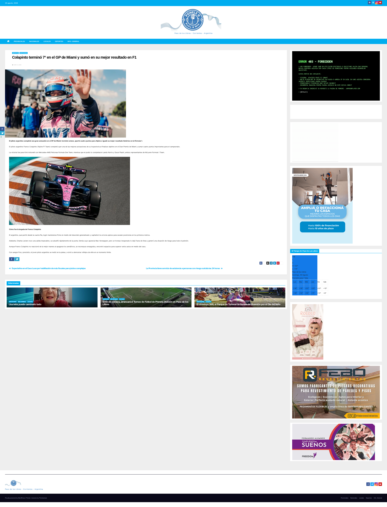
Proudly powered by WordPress (15, 498)
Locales (47, 41)
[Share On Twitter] (16, 259)
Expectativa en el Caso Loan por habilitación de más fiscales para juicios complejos (49, 268)
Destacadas (23, 53)
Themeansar (43, 498)
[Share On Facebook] (11, 259)
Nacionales (34, 41)
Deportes (59, 41)
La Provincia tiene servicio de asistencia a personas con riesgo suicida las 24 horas (183, 268)
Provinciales (19, 41)
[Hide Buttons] (1, 137)
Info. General (73, 41)
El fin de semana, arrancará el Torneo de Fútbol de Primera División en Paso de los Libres (145, 303)
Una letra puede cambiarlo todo (25, 304)
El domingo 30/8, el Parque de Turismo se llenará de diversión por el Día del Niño (238, 304)
